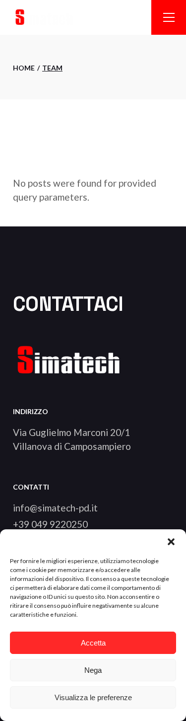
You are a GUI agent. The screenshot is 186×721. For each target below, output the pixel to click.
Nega (93, 670)
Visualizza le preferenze (93, 697)
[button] (171, 542)
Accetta (93, 643)
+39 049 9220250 (50, 524)
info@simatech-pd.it (55, 507)
